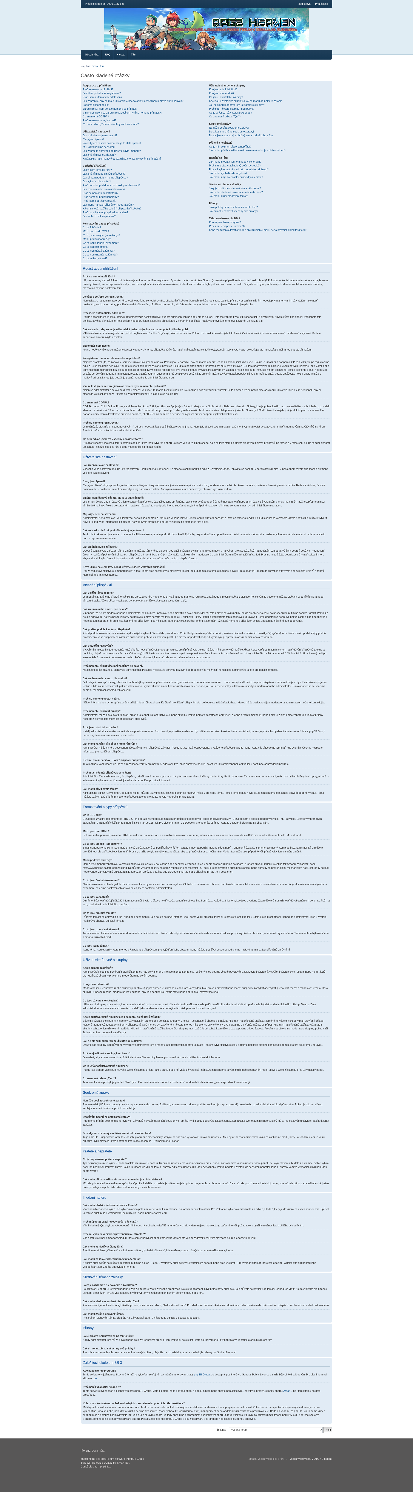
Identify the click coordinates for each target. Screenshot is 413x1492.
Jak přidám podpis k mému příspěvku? (105, 177)
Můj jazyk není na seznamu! (99, 147)
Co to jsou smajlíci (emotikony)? (101, 235)
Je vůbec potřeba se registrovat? (102, 93)
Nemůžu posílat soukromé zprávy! (229, 127)
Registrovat (304, 3)
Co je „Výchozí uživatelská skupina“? (230, 112)
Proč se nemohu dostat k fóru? (100, 193)
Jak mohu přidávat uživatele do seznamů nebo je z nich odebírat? (247, 150)
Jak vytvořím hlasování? (97, 181)
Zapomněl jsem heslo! (96, 104)
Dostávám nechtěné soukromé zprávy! (231, 131)
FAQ (107, 54)
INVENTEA (123, 1462)
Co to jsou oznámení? (95, 246)
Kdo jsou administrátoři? (223, 89)
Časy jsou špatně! (93, 139)
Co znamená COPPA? (96, 116)
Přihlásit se (321, 3)
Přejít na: (221, 1429)
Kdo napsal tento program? (225, 222)
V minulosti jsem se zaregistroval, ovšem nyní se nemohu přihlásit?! (122, 112)
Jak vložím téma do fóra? (97, 169)
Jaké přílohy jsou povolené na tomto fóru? (233, 207)
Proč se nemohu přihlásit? (98, 89)
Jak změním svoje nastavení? (100, 135)
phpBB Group (202, 1374)
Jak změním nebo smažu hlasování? (104, 189)
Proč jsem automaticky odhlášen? (102, 97)
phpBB (100, 1458)
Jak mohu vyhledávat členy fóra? (228, 173)
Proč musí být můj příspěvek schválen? (105, 212)
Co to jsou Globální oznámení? (101, 243)
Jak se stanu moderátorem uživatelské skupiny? (237, 104)
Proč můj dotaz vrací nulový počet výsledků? (235, 165)
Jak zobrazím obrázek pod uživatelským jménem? (112, 150)
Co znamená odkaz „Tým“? (225, 116)
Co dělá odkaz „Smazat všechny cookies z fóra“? (111, 124)
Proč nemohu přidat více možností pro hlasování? (111, 185)
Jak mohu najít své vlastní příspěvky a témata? (236, 177)
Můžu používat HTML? (96, 231)
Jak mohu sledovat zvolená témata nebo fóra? (236, 192)
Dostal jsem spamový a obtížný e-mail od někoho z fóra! (241, 135)
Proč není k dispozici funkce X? (227, 226)
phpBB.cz (105, 1466)
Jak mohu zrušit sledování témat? (228, 196)
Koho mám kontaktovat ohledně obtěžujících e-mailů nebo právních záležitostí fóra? (258, 230)
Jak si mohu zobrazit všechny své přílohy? (233, 211)
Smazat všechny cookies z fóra (266, 1458)
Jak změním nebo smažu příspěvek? (104, 173)
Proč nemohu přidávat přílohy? (101, 196)
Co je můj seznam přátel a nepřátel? (230, 146)
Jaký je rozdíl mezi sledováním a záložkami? (235, 188)
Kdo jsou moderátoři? (221, 93)
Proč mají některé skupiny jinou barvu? (231, 108)
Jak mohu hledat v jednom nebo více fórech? (235, 161)
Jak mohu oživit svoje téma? (99, 216)
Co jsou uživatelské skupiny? (226, 97)
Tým (133, 54)
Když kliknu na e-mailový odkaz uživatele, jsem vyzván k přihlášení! (122, 158)
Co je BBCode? (92, 227)
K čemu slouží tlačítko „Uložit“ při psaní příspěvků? (112, 208)
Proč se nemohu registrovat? (99, 120)
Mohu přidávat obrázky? (97, 239)
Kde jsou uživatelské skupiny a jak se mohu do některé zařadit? (246, 101)
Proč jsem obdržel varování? (99, 200)
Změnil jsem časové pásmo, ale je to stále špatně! (112, 143)
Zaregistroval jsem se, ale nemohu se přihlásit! (110, 108)
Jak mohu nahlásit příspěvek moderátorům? (108, 204)
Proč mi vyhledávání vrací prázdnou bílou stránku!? (239, 169)
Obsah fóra (92, 54)
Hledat (121, 54)
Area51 (287, 1390)
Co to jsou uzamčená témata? (100, 254)
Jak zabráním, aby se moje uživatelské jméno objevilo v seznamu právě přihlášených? (133, 101)
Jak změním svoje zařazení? (99, 154)
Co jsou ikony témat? (95, 258)
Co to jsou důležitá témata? (99, 250)
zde (94, 1378)
